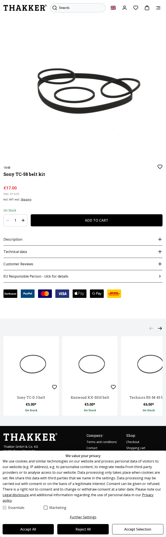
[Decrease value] (7, 220)
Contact (91, 448)
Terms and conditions (101, 442)
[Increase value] (23, 220)
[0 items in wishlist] (135, 7)
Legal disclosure (16, 495)
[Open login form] (124, 7)
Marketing (57, 507)
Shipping (26, 199)
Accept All (28, 529)
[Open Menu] (158, 7)
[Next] (160, 328)
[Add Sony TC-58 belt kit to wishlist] (160, 166)
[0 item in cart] (147, 7)
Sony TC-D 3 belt (31, 397)
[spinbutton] (15, 220)
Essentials (16, 507)
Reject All (83, 529)
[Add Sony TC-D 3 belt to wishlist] (54, 387)
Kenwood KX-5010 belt (90, 397)
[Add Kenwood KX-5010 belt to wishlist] (113, 387)
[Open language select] (113, 7)
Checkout (132, 442)
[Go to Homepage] (25, 8)
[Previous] (151, 328)
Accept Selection (137, 529)
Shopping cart (135, 448)
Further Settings (83, 517)
